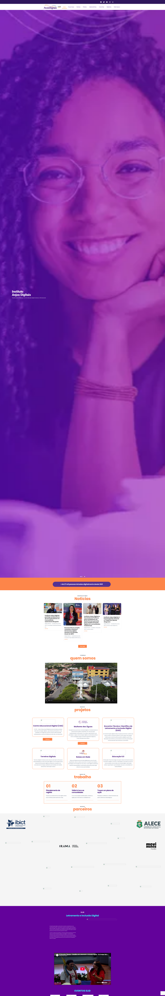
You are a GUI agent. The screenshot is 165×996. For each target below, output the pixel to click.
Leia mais (46, 628)
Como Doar (101, 6)
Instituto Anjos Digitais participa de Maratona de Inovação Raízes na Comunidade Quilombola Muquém (52, 619)
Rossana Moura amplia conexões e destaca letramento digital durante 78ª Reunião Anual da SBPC (72, 631)
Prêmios (85, 6)
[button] (1, 293)
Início (64, 6)
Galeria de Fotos (92, 6)
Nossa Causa (71, 6)
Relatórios (109, 6)
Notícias (78, 6)
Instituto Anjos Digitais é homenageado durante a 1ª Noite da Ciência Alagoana (112, 619)
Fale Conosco (117, 6)
